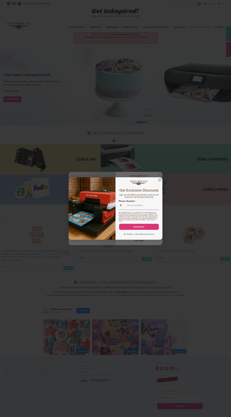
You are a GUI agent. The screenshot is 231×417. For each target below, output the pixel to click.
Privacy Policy (150, 219)
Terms (120, 221)
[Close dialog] (159, 179)
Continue (139, 227)
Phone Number (127, 201)
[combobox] (122, 205)
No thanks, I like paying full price (139, 234)
